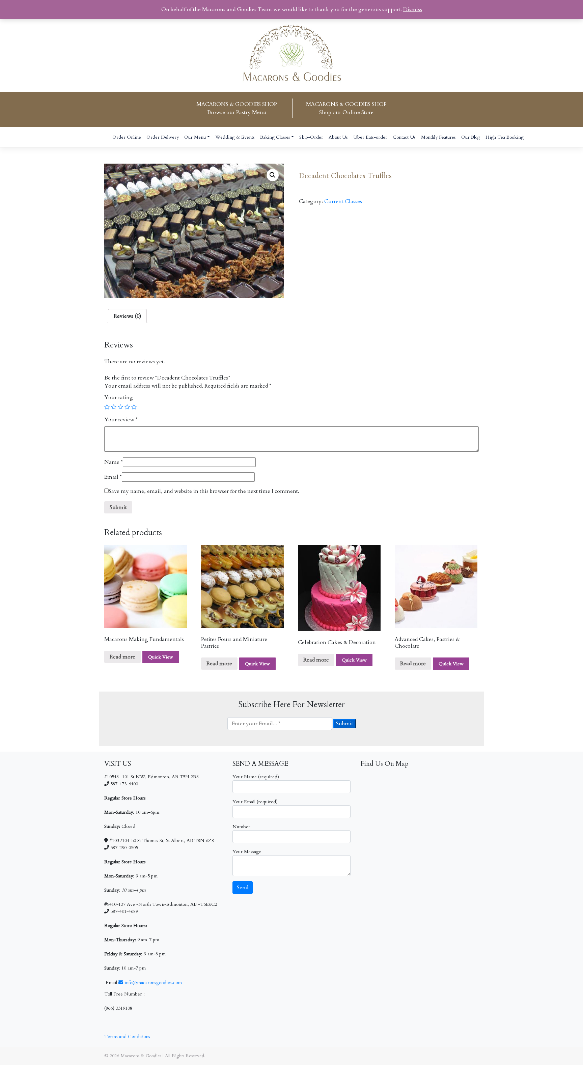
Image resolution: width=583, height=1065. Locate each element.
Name (113, 462)
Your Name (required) (255, 777)
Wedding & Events (235, 137)
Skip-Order (311, 137)
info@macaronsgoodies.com (152, 982)
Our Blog (470, 137)
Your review (121, 419)
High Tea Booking (504, 137)
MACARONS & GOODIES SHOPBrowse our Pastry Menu (236, 108)
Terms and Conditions (127, 1036)
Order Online (126, 137)
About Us (338, 137)
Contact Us (404, 137)
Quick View (160, 657)
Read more (122, 657)
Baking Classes (275, 137)
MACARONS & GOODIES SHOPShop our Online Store (346, 108)
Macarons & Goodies (140, 1056)
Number (241, 826)
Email (113, 477)
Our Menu (195, 137)
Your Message (246, 851)
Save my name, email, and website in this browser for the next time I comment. (204, 491)
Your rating (118, 397)
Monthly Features (438, 137)
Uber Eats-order (370, 137)
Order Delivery (162, 137)
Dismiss (412, 9)
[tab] (127, 316)
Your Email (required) (255, 801)
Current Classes (343, 201)
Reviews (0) (127, 316)
